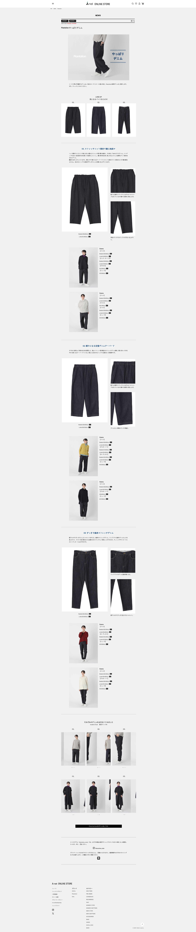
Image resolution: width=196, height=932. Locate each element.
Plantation (60, 8)
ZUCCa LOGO (89, 925)
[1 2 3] (73, 749)
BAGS (87, 919)
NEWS (55, 8)
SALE (87, 902)
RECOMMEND (89, 899)
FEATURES (74, 23)
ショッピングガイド (57, 891)
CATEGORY (64, 20)
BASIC (87, 927)
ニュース (54, 888)
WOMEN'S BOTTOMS (91, 908)
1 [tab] (97, 767)
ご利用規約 (54, 894)
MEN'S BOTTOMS (90, 913)
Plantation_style (99, 848)
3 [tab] (74, 767)
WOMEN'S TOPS (90, 905)
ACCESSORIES (90, 916)
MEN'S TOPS (89, 910)
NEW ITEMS (89, 891)
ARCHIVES (72, 20)
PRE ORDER (89, 893)
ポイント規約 (55, 897)
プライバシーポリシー (57, 899)
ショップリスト (56, 905)
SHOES (88, 922)
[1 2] (73, 796)
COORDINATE (89, 896)
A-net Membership (56, 902)
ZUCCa (73, 891)
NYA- (73, 896)
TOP (51, 8)
